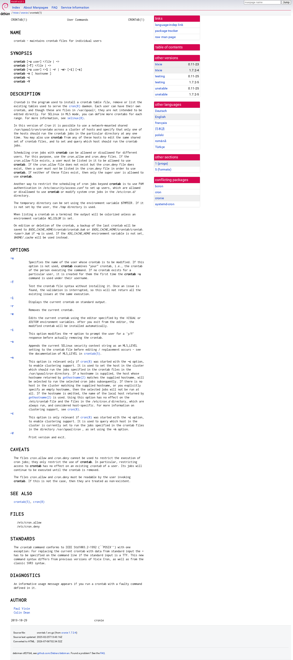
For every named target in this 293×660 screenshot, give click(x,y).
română (160, 141)
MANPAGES (17, 1)
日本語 (160, 129)
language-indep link (169, 25)
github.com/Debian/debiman (53, 653)
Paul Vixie (22, 608)
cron (158, 192)
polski (159, 135)
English (160, 117)
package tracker (166, 31)
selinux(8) (75, 118)
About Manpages (36, 7)
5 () (163, 169)
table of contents (169, 47)
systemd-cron (164, 204)
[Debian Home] (5, 8)
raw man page (165, 37)
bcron (159, 186)
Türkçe (160, 147)
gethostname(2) (74, 377)
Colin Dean (22, 612)
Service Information (75, 7)
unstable (161, 88)
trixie (16, 12)
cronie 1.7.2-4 (68, 632)
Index (16, 7)
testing (160, 76)
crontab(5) (92, 353)
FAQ (54, 7)
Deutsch (161, 111)
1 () (161, 163)
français (161, 123)
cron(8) (74, 106)
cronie (24, 12)
